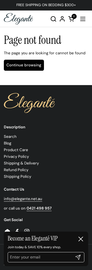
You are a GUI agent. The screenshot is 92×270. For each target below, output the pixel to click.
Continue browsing (23, 65)
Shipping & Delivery (21, 163)
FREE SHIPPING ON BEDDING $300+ (46, 5)
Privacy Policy (16, 156)
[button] (53, 19)
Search (10, 136)
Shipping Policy (17, 176)
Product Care (16, 149)
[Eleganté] (18, 19)
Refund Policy (16, 169)
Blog (7, 143)
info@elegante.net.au (23, 198)
